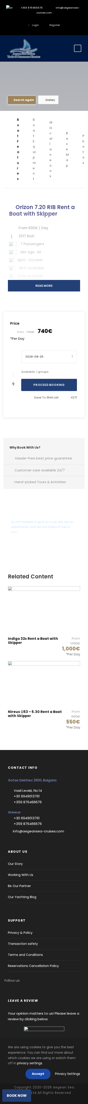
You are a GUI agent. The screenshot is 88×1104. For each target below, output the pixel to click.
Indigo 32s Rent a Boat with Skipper (33, 640)
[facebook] (27, 20)
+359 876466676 (31, 7)
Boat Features (18, 149)
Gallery (50, 100)
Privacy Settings (67, 1073)
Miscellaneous (50, 149)
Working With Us (20, 875)
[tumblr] (47, 20)
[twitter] (41, 20)
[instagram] (34, 20)
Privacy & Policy (20, 932)
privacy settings (29, 1063)
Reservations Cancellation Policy (33, 966)
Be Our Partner (19, 886)
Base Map (67, 149)
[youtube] (54, 20)
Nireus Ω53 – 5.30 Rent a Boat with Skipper (35, 713)
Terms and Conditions (25, 955)
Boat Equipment (34, 149)
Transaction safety (23, 943)
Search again (24, 100)
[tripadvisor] (61, 20)
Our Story (15, 864)
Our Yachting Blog (22, 897)
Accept (38, 1073)
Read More (44, 286)
